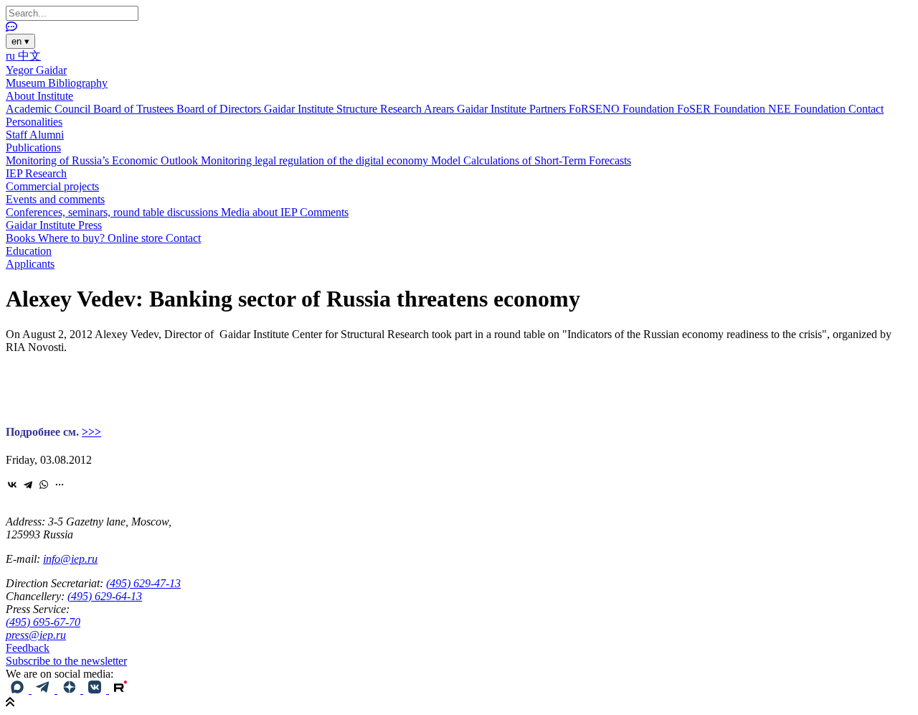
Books (22, 238)
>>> (91, 432)
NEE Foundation (808, 109)
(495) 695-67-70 (43, 622)
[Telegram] (28, 484)
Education (29, 251)
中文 (29, 56)
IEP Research (36, 173)
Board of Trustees (134, 109)
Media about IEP (260, 212)
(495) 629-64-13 (104, 596)
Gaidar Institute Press (54, 225)
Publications (33, 147)
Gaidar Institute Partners (513, 109)
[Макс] (19, 689)
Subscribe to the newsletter (66, 661)
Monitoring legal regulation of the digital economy (316, 160)
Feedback (27, 648)
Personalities (34, 122)
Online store (137, 238)
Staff (17, 134)
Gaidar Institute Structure (322, 109)
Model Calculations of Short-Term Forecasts (531, 160)
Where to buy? (73, 238)
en (20, 41)
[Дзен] (70, 689)
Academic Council (49, 109)
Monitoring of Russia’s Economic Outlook (103, 160)
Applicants (30, 264)
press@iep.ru (36, 635)
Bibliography (78, 83)
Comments (324, 212)
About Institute (39, 96)
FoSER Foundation (722, 109)
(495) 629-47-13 (143, 583)
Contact (866, 109)
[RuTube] (120, 689)
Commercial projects (52, 186)
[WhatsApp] (43, 484)
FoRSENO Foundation (623, 109)
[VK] (96, 689)
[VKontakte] (12, 484)
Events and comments (55, 199)
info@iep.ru (70, 559)
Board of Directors (220, 109)
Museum (27, 83)
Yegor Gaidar (36, 70)
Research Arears (418, 109)
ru (12, 56)
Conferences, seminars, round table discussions (113, 212)
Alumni (46, 134)
